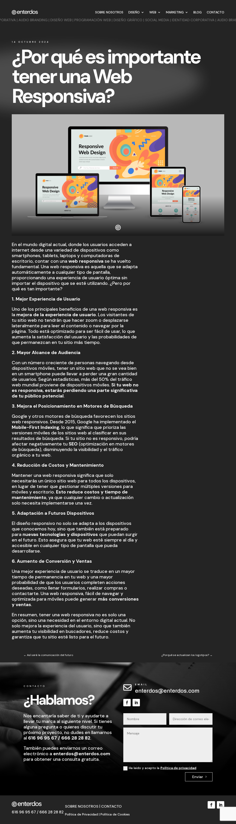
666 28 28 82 (75, 738)
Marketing (175, 12)
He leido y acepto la (162, 768)
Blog (197, 12)
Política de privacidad (178, 768)
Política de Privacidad (81, 814)
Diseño (134, 12)
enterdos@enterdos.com (167, 691)
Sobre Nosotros (109, 12)
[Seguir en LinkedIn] (136, 702)
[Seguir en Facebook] (127, 702)
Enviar (197, 776)
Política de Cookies (115, 814)
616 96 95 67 (42, 738)
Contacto (215, 12)
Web (152, 12)
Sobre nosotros (81, 806)
